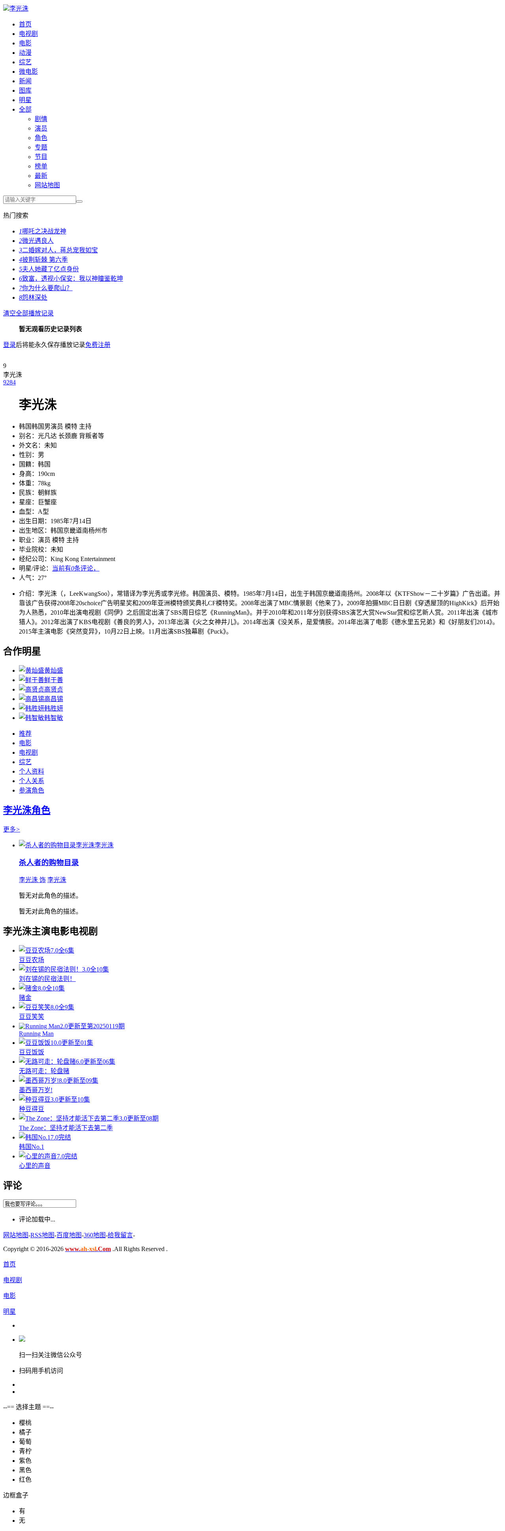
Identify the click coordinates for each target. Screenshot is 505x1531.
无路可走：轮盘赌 (44, 1071)
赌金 (25, 997)
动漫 (25, 52)
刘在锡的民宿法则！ (47, 978)
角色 (41, 137)
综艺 (25, 62)
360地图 (95, 1235)
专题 (41, 147)
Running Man (36, 1033)
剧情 (41, 119)
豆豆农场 (31, 960)
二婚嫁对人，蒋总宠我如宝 (58, 250)
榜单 (41, 166)
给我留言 (120, 1235)
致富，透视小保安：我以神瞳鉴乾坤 (71, 278)
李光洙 (18, 8)
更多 (11, 829)
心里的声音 (34, 1165)
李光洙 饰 (32, 879)
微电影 (28, 71)
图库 (25, 90)
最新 (41, 175)
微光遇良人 (36, 240)
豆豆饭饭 (31, 1052)
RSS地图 (42, 1235)
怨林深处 (33, 297)
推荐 (25, 733)
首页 (25, 24)
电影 (25, 43)
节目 (41, 156)
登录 (9, 344)
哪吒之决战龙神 (42, 231)
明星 (25, 100)
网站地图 (47, 185)
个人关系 (31, 781)
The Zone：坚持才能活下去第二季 (66, 1127)
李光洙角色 (26, 810)
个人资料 (31, 771)
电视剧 (28, 33)
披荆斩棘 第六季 (43, 259)
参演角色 (31, 790)
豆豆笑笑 (31, 1016)
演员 (41, 128)
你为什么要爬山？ (46, 288)
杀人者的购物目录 (49, 862)
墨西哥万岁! (35, 1090)
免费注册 (97, 344)
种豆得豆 (31, 1109)
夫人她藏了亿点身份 (49, 269)
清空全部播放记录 (28, 313)
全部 (25, 109)
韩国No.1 (31, 1146)
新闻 (25, 81)
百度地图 (69, 1235)
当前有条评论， (75, 568)
